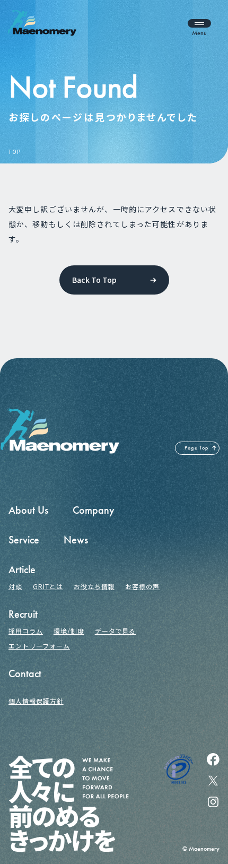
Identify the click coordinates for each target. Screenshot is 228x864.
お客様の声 (142, 586)
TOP (14, 152)
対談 (15, 586)
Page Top (197, 448)
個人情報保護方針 (36, 700)
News (76, 539)
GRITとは (48, 586)
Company (94, 510)
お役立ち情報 (94, 586)
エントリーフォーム (39, 645)
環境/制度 (69, 630)
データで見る (115, 630)
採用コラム (25, 630)
